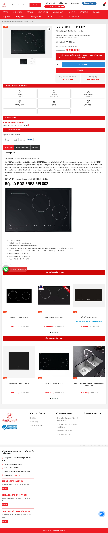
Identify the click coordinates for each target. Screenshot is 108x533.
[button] (50, 332)
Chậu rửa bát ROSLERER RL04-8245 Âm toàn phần (89, 384)
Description (9, 147)
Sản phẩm (14, 21)
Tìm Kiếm (35, 5)
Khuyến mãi (90, 3)
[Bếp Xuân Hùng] (4, 5)
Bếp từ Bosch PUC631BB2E (19, 383)
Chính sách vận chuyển (64, 431)
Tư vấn (64, 3)
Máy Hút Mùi (43, 12)
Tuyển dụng (34, 422)
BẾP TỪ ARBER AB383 (89, 317)
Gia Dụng (96, 12)
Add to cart (83, 64)
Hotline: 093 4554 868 (56, 7)
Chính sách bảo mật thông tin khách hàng (67, 426)
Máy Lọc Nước (20, 17)
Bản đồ (4, 488)
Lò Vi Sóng (84, 12)
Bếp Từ (5, 12)
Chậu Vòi (6, 17)
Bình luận (35, 147)
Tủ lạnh (60, 17)
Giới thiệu (52, 3)
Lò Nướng (71, 12)
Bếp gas (30, 12)
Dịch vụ (76, 3)
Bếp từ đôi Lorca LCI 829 (19, 317)
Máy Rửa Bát (58, 12)
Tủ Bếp (49, 17)
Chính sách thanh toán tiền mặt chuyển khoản (67, 419)
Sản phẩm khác (74, 17)
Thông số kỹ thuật (22, 147)
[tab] (8, 147)
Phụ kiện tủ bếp (36, 17)
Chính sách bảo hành (64, 434)
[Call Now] (6, 269)
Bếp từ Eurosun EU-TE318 (54, 383)
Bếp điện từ (18, 12)
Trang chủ (6, 21)
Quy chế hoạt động (36, 425)
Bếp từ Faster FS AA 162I (54, 317)
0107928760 (16, 475)
